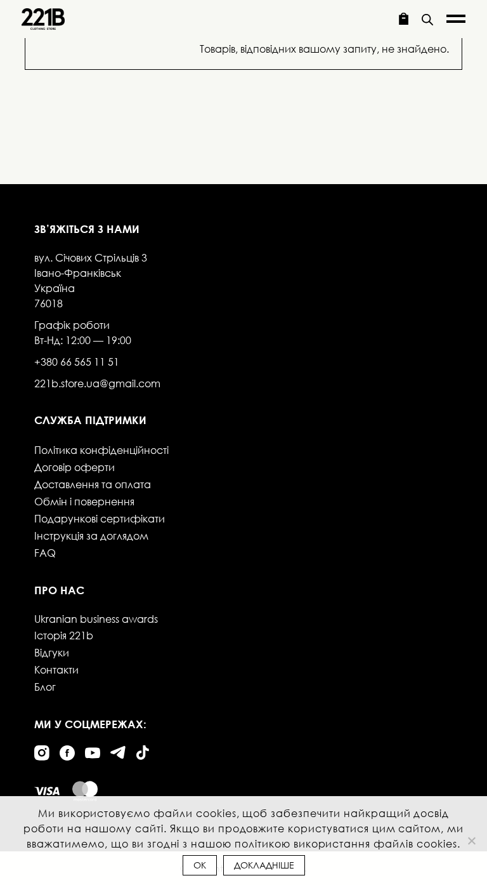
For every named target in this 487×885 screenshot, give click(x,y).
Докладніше (264, 865)
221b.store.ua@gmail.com (97, 383)
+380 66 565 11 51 (76, 361)
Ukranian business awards (96, 618)
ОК (199, 865)
